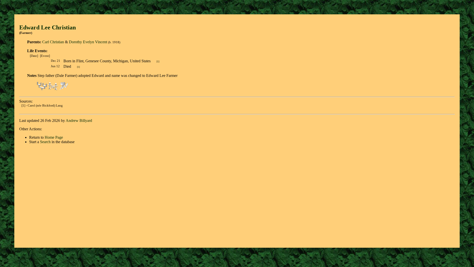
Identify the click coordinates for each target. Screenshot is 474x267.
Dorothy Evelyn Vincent (88, 42)
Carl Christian (53, 42)
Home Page (54, 137)
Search (45, 142)
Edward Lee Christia (46, 27)
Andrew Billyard (79, 120)
